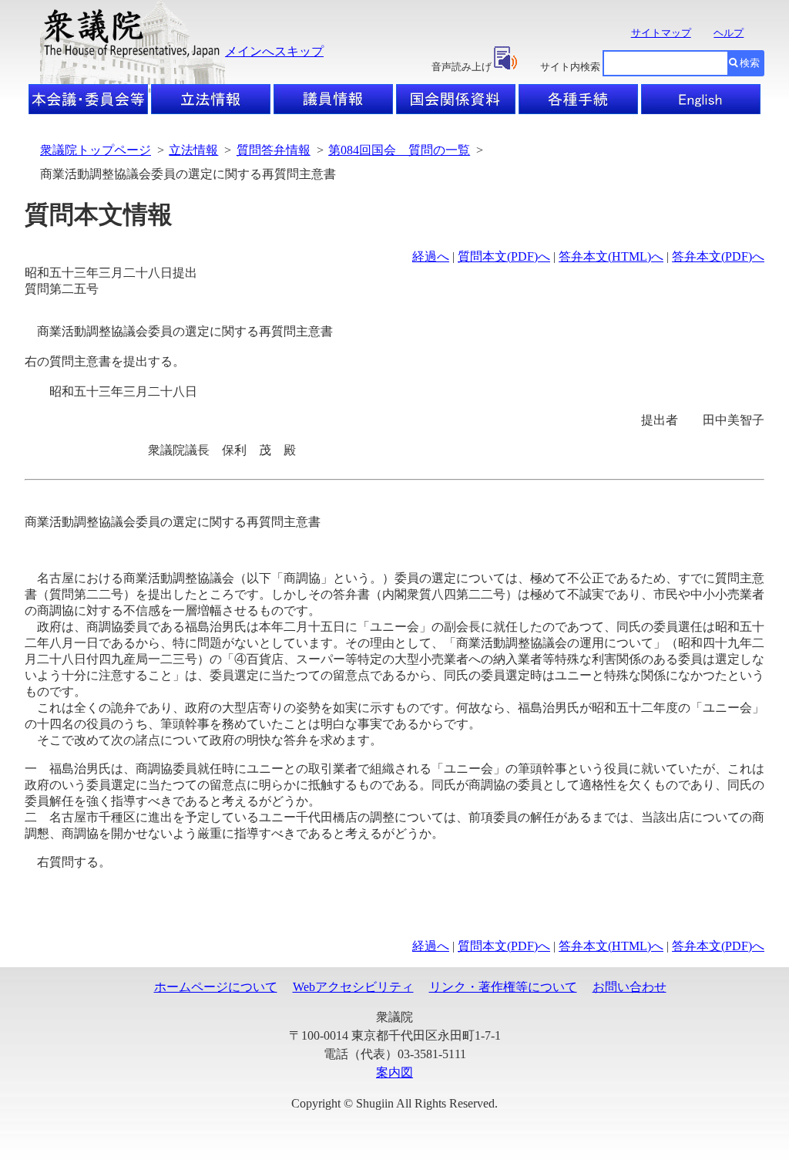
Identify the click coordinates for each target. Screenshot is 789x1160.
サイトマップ (661, 33)
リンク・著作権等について (503, 986)
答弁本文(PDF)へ (718, 256)
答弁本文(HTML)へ (611, 256)
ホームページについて (215, 986)
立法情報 (193, 150)
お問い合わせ (629, 986)
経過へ (430, 256)
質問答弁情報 (274, 150)
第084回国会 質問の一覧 (399, 150)
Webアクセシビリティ (353, 986)
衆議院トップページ (95, 150)
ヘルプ (728, 33)
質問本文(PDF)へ (504, 256)
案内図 (394, 1072)
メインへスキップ (274, 51)
